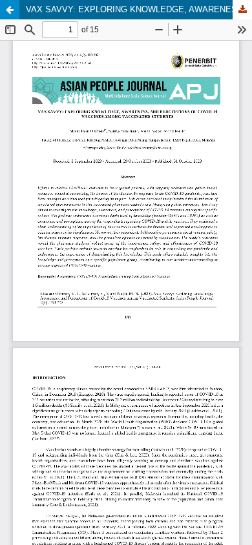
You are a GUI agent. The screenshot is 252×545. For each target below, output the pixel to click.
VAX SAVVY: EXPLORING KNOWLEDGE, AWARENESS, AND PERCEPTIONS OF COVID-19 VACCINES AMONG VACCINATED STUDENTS (139, 9)
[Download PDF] (242, 9)
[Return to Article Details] (9, 9)
